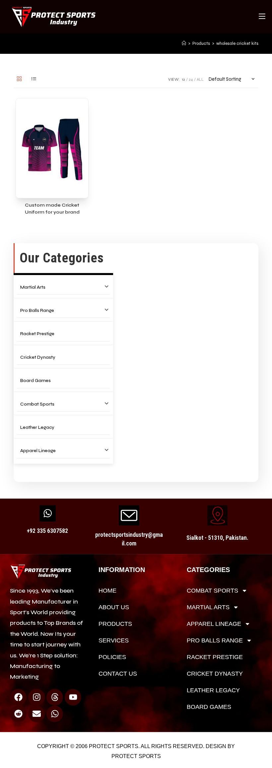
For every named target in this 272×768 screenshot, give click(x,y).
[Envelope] (36, 714)
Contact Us (118, 673)
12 (183, 79)
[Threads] (54, 697)
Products (115, 624)
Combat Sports (37, 404)
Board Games (35, 380)
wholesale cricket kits (237, 43)
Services (114, 640)
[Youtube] (73, 697)
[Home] (184, 43)
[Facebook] (18, 697)
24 (191, 79)
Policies (112, 657)
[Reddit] (18, 714)
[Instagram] (36, 697)
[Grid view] (19, 79)
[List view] (33, 79)
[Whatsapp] (54, 714)
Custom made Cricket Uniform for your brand (52, 208)
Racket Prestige (37, 333)
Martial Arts (32, 287)
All (200, 79)
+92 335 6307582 (47, 530)
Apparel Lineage (38, 450)
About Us (114, 607)
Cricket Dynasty (37, 357)
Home (107, 590)
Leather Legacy (37, 427)
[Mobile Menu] (262, 17)
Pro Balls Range (37, 310)
